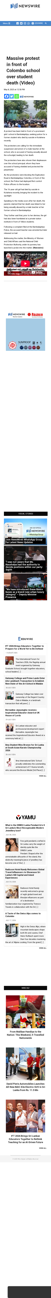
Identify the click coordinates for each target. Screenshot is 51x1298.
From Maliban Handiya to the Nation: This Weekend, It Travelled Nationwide (25, 1034)
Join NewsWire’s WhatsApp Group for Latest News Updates (24, 541)
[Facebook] (6, 96)
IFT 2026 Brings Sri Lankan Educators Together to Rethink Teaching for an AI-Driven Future (25, 1139)
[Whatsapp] (16, 96)
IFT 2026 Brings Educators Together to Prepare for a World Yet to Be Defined (24, 647)
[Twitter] (11, 96)
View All (42, 776)
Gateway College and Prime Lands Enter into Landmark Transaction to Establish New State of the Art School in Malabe (25, 681)
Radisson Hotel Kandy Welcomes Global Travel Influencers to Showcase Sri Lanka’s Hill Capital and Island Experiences (24, 873)
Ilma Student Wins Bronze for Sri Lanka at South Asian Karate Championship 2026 (24, 748)
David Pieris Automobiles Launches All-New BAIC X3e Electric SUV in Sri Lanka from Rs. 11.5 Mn (25, 1086)
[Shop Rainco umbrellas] (25, 331)
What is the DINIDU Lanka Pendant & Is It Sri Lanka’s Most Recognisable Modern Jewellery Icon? (25, 828)
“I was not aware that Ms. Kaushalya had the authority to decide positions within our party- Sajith (24, 566)
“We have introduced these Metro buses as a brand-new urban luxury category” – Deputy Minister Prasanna (25, 593)
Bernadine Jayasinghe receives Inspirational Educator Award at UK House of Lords (22, 713)
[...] (20, 672)
